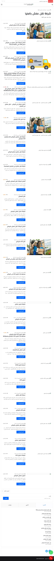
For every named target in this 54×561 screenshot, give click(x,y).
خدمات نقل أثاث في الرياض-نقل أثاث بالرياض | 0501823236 (15, 59)
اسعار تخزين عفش (20, 440)
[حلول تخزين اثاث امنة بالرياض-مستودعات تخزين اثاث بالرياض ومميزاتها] (39, 338)
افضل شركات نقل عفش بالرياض (16, 227)
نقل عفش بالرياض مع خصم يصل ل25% (43, 510)
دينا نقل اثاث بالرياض (19, 119)
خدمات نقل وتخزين (47, 524)
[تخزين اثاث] (39, 384)
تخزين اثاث (22, 380)
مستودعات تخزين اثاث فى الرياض (16, 274)
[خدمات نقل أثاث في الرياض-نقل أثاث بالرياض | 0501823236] (39, 62)
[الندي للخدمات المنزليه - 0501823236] (27, 4)
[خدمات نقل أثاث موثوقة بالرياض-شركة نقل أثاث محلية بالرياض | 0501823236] (39, 77)
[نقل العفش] (39, 200)
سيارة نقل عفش (20, 395)
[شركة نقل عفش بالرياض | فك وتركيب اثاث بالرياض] (39, 141)
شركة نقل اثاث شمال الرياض (17, 25)
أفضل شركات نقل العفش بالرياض (15, 181)
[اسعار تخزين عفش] (39, 444)
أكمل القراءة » (21, 33)
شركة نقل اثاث (48, 532)
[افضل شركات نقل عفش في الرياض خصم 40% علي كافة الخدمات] (39, 47)
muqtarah (22, 23)
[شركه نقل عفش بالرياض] (39, 429)
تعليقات (9, 505)
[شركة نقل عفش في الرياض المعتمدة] (39, 170)
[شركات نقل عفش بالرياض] (39, 216)
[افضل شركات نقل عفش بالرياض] (39, 231)
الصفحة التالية (6, 491)
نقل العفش (21, 196)
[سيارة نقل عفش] (39, 399)
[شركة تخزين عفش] (39, 308)
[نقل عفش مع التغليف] (39, 354)
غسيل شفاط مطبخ (47, 535)
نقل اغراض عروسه (43, 1)
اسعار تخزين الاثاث (20, 365)
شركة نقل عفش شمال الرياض (16, 152)
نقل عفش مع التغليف (19, 350)
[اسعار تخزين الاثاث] (39, 369)
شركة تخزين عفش (20, 304)
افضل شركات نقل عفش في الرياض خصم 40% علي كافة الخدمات (15, 44)
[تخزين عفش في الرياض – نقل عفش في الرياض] (39, 108)
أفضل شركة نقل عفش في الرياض (15, 259)
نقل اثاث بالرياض (20, 242)
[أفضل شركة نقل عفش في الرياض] (39, 263)
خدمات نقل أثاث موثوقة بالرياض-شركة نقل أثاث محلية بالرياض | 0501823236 (14, 74)
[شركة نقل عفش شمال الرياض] (39, 156)
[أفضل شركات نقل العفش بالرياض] (39, 185)
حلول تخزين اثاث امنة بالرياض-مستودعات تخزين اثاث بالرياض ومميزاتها (14, 335)
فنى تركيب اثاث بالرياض (46, 543)
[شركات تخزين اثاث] (39, 462)
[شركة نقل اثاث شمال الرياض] (39, 31)
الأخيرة (44, 505)
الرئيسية (48, 9)
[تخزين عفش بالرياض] (39, 480)
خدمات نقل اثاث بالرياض (46, 513)
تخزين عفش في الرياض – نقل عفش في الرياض (15, 105)
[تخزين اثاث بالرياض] (39, 323)
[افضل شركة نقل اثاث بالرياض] (39, 293)
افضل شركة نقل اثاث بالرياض (17, 289)
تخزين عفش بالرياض (19, 476)
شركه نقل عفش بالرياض (18, 425)
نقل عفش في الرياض (47, 517)
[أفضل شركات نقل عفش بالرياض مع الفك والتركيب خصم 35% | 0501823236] (39, 93)
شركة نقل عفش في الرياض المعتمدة (14, 166)
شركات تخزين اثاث (20, 455)
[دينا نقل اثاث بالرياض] (39, 125)
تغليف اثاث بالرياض (47, 539)
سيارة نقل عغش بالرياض (46, 528)
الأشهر (27, 505)
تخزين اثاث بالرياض (20, 319)
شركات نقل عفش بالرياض (18, 211)
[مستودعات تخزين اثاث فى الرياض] (39, 278)
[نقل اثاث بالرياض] (39, 247)
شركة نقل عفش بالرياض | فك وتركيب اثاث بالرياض (14, 138)
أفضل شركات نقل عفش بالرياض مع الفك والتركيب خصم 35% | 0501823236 (14, 90)
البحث (50, 496)
